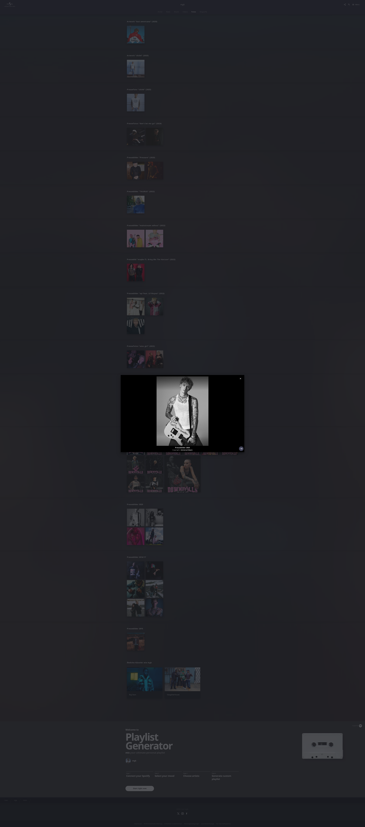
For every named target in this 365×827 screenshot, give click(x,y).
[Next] (241, 448)
